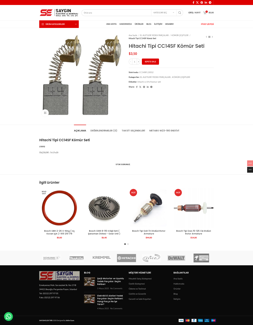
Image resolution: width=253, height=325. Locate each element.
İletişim (176, 299)
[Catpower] (201, 258)
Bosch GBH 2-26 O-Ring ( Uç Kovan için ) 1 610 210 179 (59, 232)
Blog (175, 294)
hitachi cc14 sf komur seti (149, 81)
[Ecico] (151, 258)
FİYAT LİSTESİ (207, 24)
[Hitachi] (126, 258)
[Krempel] (101, 258)
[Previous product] (206, 36)
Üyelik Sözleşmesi (137, 283)
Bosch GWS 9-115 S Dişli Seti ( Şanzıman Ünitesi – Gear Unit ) (104, 232)
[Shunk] (51, 258)
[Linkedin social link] (206, 2)
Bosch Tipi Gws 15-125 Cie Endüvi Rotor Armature (193, 232)
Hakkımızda (178, 283)
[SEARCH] (179, 12)
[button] (8, 316)
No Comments (116, 288)
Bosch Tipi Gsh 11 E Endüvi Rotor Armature (148, 232)
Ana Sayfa (133, 35)
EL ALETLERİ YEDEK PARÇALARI (154, 35)
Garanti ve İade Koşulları (140, 299)
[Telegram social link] (210, 2)
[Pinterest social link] (202, 2)
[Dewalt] (176, 258)
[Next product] (212, 36)
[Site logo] (58, 12)
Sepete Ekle (150, 61)
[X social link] (197, 2)
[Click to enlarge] (45, 113)
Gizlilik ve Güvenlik (137, 294)
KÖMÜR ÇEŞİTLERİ (180, 35)
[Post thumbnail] (89, 283)
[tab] (80, 129)
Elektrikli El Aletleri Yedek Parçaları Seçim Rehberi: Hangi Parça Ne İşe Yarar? (110, 300)
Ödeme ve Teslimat (137, 288)
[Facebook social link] (193, 2)
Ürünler (177, 288)
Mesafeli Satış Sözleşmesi (140, 278)
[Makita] (76, 258)
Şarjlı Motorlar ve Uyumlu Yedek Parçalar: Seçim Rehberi (110, 281)
